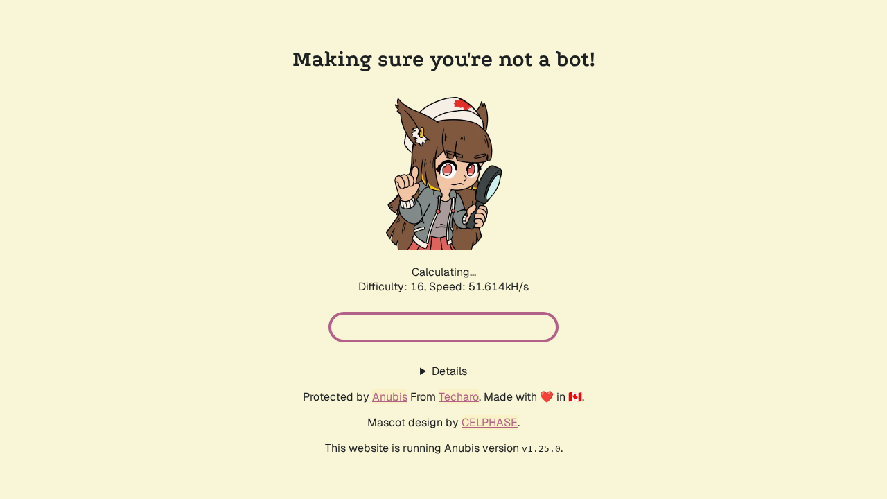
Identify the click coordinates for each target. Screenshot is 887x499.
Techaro (459, 396)
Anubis (389, 396)
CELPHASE (490, 422)
